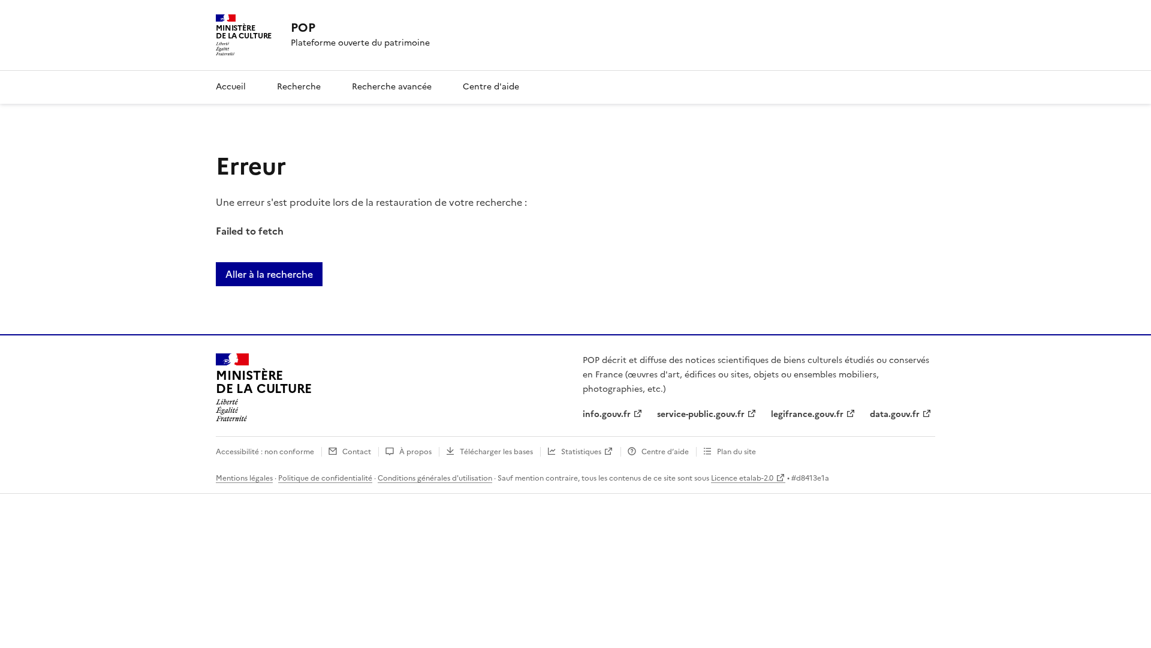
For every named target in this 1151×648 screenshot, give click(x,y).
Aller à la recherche (269, 274)
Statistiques (581, 451)
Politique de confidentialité (325, 478)
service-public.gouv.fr (701, 414)
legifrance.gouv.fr (807, 414)
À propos (415, 451)
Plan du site (736, 451)
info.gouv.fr (607, 414)
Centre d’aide (665, 451)
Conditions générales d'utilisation (435, 478)
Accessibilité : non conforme (265, 451)
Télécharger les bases (496, 451)
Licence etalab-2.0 (742, 478)
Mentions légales (244, 478)
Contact (356, 451)
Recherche (299, 86)
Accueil (231, 86)
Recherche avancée (392, 86)
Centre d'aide (491, 86)
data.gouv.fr (895, 414)
